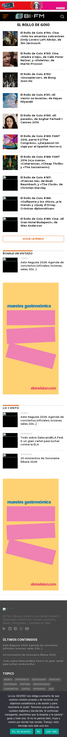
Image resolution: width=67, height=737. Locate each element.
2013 (51, 689)
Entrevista (22, 679)
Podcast (54, 679)
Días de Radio (42, 684)
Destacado (39, 679)
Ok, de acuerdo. (21, 731)
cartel (26, 689)
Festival (25, 684)
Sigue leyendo (33, 238)
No (38, 731)
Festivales (10, 684)
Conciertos (11, 689)
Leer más (51, 731)
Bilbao (8, 679)
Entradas (39, 689)
